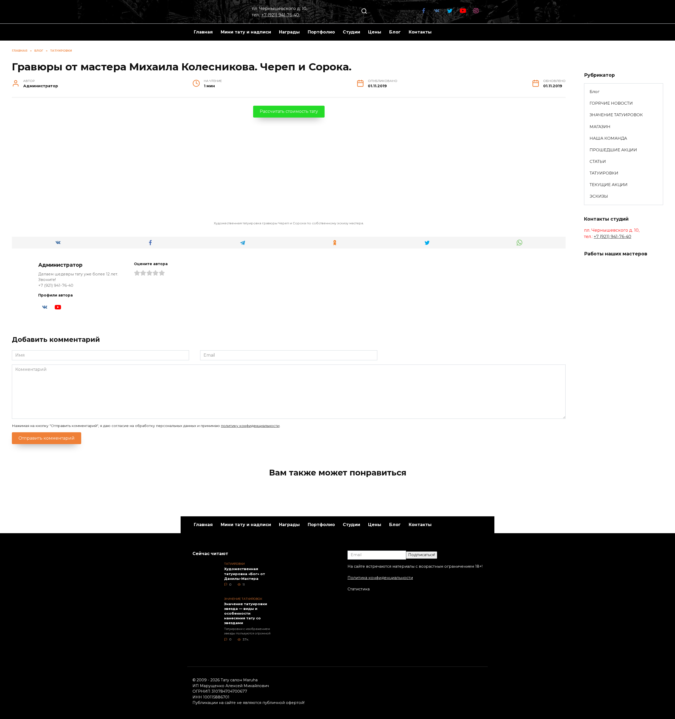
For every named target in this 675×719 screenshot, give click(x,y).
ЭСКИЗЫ (599, 196)
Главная (203, 32)
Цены (374, 32)
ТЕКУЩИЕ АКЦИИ (609, 184)
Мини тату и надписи (246, 32)
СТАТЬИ (598, 161)
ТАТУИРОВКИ (604, 173)
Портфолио (321, 32)
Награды (289, 32)
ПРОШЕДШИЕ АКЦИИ (613, 149)
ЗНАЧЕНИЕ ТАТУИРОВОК (616, 114)
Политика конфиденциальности (380, 577)
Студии (351, 32)
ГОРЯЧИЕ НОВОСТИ (611, 103)
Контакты (420, 32)
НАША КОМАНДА (608, 138)
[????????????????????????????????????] (600, 384)
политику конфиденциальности (250, 426)
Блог (395, 32)
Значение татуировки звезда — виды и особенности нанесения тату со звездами (245, 613)
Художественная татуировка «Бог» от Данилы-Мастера (244, 574)
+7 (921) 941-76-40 (280, 14)
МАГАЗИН (600, 126)
